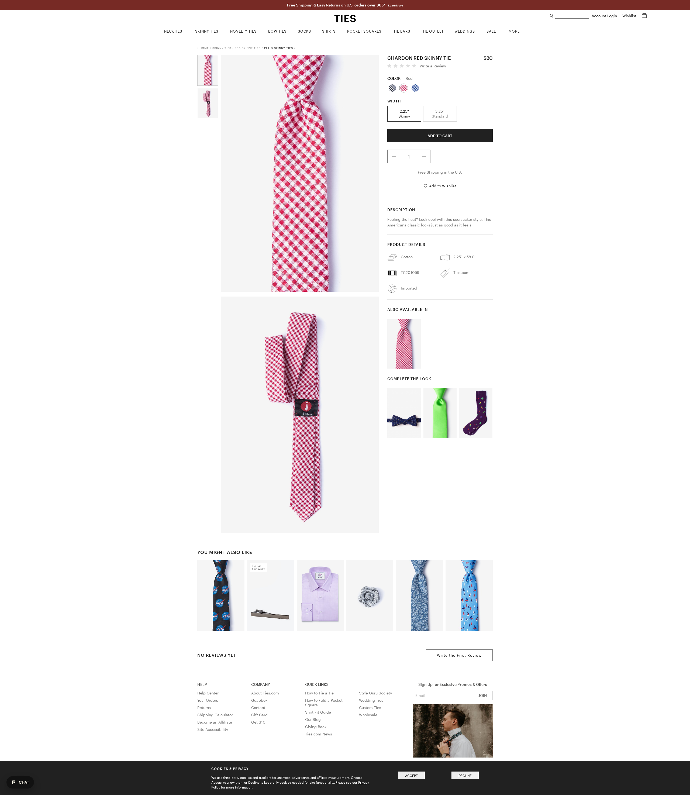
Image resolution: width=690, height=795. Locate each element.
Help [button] (202, 684)
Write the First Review (459, 655)
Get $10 (258, 722)
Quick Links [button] (317, 684)
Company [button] (260, 684)
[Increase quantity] (424, 156)
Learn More (395, 5)
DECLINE (465, 775)
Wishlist (629, 15)
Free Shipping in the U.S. (440, 172)
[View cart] (644, 15)
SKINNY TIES (221, 48)
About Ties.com (265, 693)
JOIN (482, 695)
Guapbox (259, 700)
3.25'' (440, 113)
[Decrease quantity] (394, 156)
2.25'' (404, 113)
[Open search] (552, 16)
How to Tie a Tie (319, 693)
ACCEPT (411, 775)
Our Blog (313, 719)
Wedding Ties (371, 700)
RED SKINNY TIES (248, 48)
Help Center (208, 693)
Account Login (605, 15)
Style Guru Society (375, 693)
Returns (204, 707)
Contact (258, 707)
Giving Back (315, 726)
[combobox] (572, 16)
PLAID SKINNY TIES (278, 48)
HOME (204, 48)
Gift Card (259, 715)
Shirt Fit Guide (318, 712)
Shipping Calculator (215, 715)
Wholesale (368, 715)
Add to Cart (439, 135)
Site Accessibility (212, 729)
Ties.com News (318, 734)
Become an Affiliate (214, 722)
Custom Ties (370, 707)
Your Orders (207, 700)
